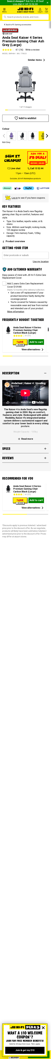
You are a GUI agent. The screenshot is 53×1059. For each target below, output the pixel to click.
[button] (8, 10)
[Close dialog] (43, 1028)
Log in (15, 198)
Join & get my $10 (24, 1050)
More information (15, 311)
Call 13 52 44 (36, 168)
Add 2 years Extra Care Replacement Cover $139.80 (25, 285)
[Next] (47, 136)
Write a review (32, 49)
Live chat (17, 4)
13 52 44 (33, 4)
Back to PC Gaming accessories (18, 25)
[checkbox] (3, 282)
